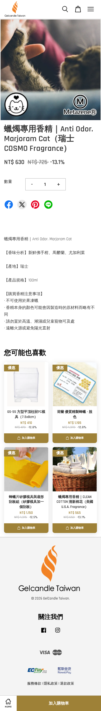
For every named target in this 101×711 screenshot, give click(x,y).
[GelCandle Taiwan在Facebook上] (43, 633)
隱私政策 (51, 683)
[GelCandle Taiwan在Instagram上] (57, 633)
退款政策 (67, 683)
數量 (8, 181)
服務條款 (34, 683)
